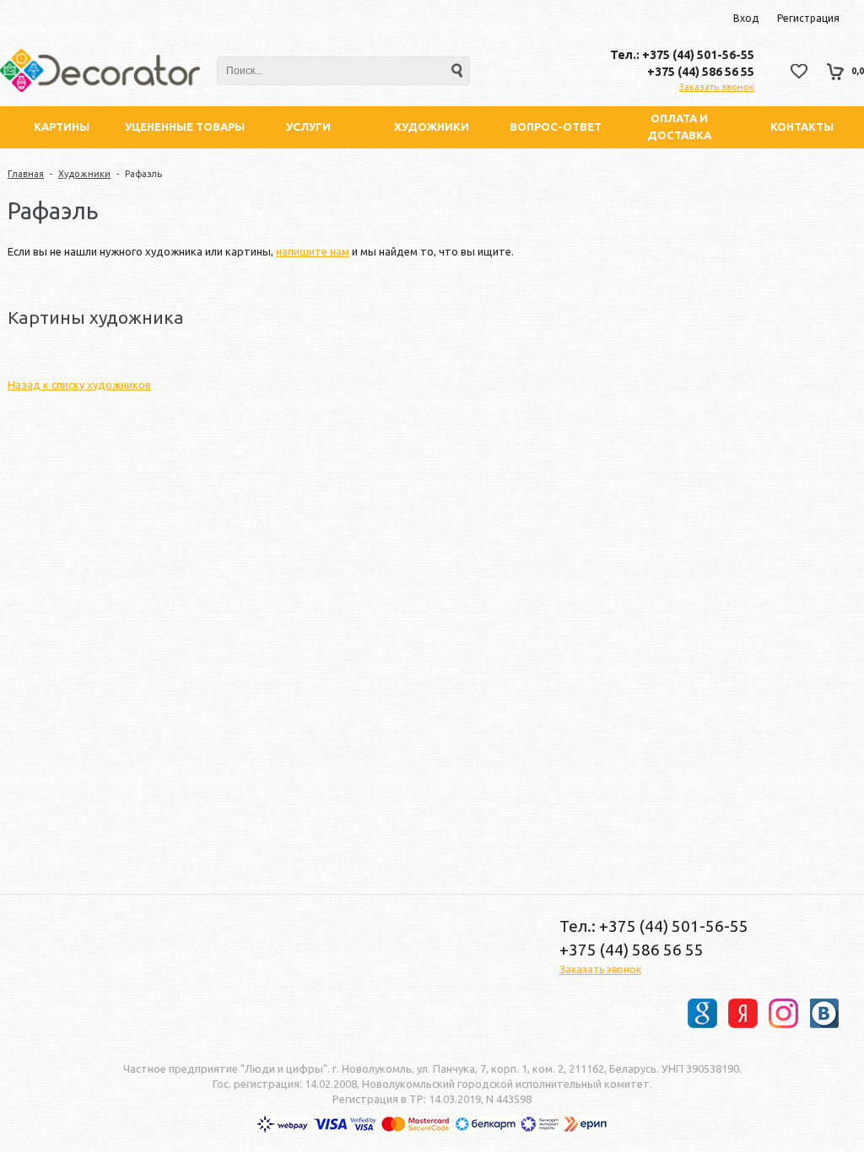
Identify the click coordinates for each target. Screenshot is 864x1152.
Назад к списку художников (79, 384)
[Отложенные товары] (799, 71)
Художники (84, 174)
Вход (746, 18)
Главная (26, 174)
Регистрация (808, 18)
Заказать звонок (716, 87)
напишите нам (312, 251)
